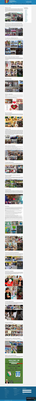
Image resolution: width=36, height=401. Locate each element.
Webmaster (6, 389)
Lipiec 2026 (26, 10)
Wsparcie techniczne (7, 390)
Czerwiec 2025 (26, 16)
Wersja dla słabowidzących (7, 400)
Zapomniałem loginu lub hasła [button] (24, 394)
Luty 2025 (26, 18)
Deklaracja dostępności (7, 391)
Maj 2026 (25, 11)
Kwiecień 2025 (26, 17)
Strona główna (6, 5)
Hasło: (22, 391)
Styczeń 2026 (26, 13)
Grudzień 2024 (26, 19)
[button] (0, 0)
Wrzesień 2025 (26, 15)
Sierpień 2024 (26, 21)
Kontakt (6, 396)
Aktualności (10, 5)
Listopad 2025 (26, 14)
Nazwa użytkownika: (24, 389)
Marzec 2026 (26, 12)
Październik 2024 (26, 20)
